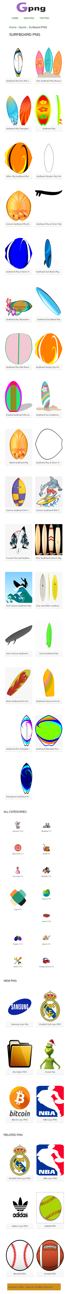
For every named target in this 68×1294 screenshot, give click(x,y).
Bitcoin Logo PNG (20, 1119)
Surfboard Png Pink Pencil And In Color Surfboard (28, 367)
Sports (22, 27)
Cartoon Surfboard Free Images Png (22, 510)
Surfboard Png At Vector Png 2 (19, 271)
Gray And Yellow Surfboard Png (50, 605)
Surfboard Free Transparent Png (20, 748)
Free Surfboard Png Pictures (48, 80)
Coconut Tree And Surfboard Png (20, 557)
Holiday (45, 876)
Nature (44, 899)
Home (15, 18)
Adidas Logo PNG (20, 1225)
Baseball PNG (20, 1273)
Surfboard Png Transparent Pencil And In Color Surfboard (31, 128)
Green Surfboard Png (48, 653)
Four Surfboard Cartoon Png (48, 557)
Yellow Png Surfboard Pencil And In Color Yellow (27, 176)
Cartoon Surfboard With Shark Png (51, 510)
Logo (16, 909)
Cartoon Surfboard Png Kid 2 (19, 223)
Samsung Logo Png (19, 1024)
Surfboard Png (48, 128)
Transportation (44, 966)
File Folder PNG (20, 1071)
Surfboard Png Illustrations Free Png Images (25, 319)
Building (45, 831)
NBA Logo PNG (50, 1119)
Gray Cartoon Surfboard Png (19, 653)
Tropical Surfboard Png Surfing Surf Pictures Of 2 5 (28, 414)
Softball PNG (50, 1225)
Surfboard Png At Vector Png (48, 223)
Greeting (16, 876)
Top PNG (44, 18)
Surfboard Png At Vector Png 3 (49, 462)
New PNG (29, 18)
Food (44, 853)
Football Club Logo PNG (50, 1024)
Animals (16, 831)
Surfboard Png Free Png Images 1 (21, 80)
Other (44, 921)
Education (16, 853)
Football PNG (50, 1273)
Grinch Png (50, 1071)
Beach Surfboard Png (18, 462)
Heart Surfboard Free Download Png (22, 701)
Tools (16, 966)
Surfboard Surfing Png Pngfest (49, 367)
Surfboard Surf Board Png (48, 319)
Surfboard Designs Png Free (48, 176)
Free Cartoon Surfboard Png (18, 605)
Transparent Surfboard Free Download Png (25, 796)
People (15, 944)
